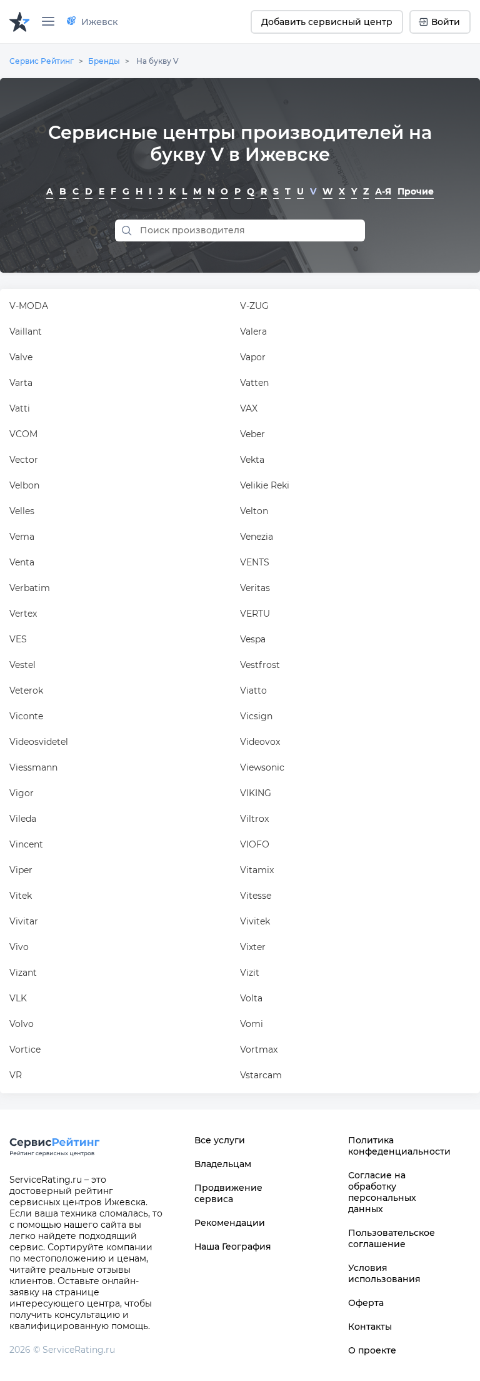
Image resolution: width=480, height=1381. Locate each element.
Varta (20, 382)
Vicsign (256, 716)
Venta (21, 562)
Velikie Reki (264, 485)
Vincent (26, 844)
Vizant (23, 972)
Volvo (21, 1023)
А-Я (383, 191)
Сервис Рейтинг (41, 61)
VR (15, 1075)
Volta (251, 998)
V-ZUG (254, 305)
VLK (18, 998)
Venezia (256, 536)
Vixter (253, 947)
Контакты (370, 1326)
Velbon (24, 485)
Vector (23, 459)
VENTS (254, 562)
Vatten (254, 382)
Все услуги (219, 1140)
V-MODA (28, 305)
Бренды (104, 61)
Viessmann (33, 767)
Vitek (20, 895)
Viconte (26, 716)
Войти (445, 22)
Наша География (232, 1246)
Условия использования (384, 1273)
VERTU (255, 613)
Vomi (251, 1023)
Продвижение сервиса (228, 1193)
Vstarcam (261, 1075)
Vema (21, 536)
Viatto (253, 690)
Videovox (260, 741)
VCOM (23, 434)
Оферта (366, 1302)
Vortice (25, 1049)
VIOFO (254, 844)
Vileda (22, 818)
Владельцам (222, 1164)
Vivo (19, 947)
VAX (249, 408)
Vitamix (257, 870)
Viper (20, 870)
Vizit (249, 972)
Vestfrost (260, 664)
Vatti (19, 408)
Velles (21, 511)
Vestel (22, 664)
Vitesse (255, 895)
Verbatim (29, 588)
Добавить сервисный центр (326, 22)
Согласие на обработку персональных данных (382, 1192)
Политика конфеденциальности (393, 1146)
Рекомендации (229, 1222)
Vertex (23, 613)
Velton (254, 511)
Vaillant (25, 331)
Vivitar (23, 921)
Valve (20, 357)
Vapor (253, 357)
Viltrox (254, 818)
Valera (253, 331)
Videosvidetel (38, 741)
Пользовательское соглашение (391, 1238)
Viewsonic (262, 767)
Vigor (21, 793)
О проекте (372, 1350)
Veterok (26, 690)
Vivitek (255, 921)
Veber (252, 434)
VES (18, 639)
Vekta (252, 459)
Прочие (416, 191)
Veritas (255, 588)
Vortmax (259, 1049)
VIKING (255, 793)
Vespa (253, 639)
